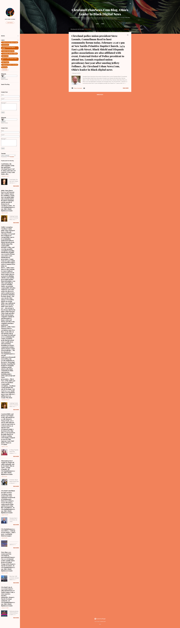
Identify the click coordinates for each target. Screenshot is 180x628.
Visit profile (10, 22)
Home (97, 23)
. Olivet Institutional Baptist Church (8, 48)
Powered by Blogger (101, 618)
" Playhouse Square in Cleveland (10, 64)
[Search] (130, 4)
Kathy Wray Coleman (10, 19)
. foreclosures (5, 45)
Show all (126, 29)
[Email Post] (84, 88)
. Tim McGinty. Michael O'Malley (9, 53)
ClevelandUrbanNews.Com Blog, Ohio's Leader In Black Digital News (100, 12)
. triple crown (5, 56)
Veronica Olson (103, 621)
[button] (127, 35)
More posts (100, 94)
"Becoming (4, 67)
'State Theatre (5, 62)
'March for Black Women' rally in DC (9, 59)
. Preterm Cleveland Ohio (8, 51)
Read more (125, 88)
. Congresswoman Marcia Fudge (10, 42)
